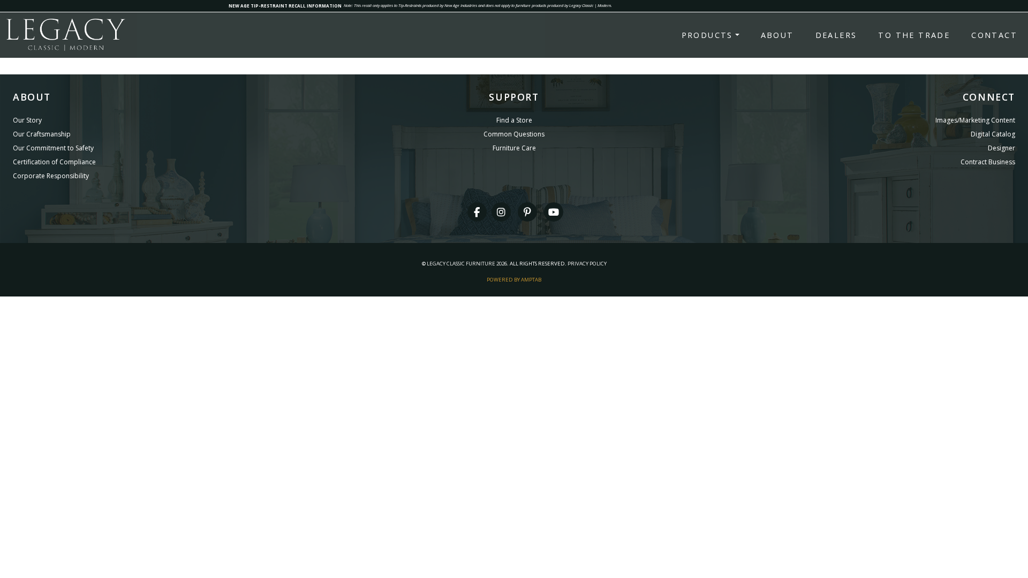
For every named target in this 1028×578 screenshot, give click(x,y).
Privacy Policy (587, 263)
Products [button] (707, 35)
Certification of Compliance (54, 161)
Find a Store (514, 120)
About (777, 35)
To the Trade (914, 35)
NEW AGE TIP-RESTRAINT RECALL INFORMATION (285, 6)
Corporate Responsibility (51, 175)
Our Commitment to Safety (53, 148)
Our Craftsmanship (42, 134)
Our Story (27, 120)
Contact (994, 35)
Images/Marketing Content (975, 120)
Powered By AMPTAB (514, 279)
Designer (1001, 148)
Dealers (836, 35)
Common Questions (514, 134)
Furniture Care (514, 148)
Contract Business (988, 161)
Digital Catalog (993, 134)
